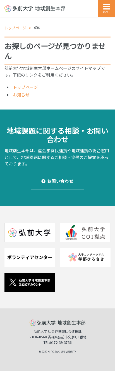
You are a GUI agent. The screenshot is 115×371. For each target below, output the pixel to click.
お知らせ (21, 94)
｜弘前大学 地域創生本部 (34, 8)
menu (106, 12)
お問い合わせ (60, 181)
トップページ (25, 87)
